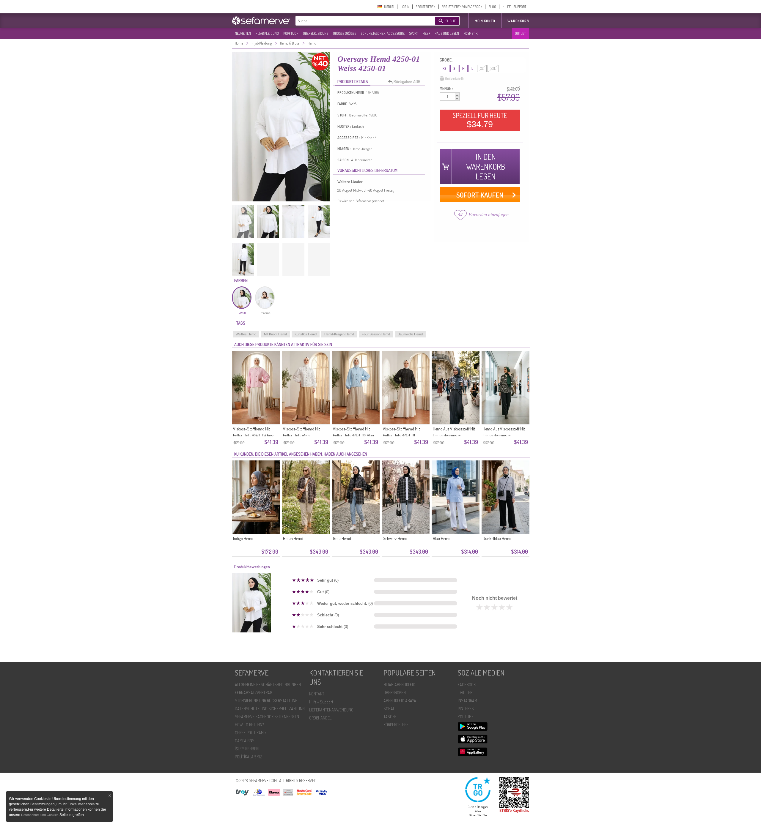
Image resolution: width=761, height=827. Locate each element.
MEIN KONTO (485, 21)
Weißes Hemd (246, 334)
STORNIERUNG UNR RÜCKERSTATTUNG (266, 700)
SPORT (413, 33)
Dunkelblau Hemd (497, 538)
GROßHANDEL (320, 717)
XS (444, 68)
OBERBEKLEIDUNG (315, 33)
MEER (426, 33)
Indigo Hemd (243, 538)
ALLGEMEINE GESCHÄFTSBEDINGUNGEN (268, 684)
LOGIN (404, 6)
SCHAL (389, 708)
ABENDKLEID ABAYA (399, 700)
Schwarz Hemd (395, 538)
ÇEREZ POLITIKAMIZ (251, 732)
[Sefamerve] (262, 20)
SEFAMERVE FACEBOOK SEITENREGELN (267, 716)
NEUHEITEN (243, 33)
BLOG (492, 6)
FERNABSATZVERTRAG (253, 692)
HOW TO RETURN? (249, 724)
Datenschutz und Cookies (40, 815)
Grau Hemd (342, 538)
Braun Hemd (293, 538)
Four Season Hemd (376, 334)
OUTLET (520, 33)
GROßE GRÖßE (344, 33)
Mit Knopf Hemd (275, 334)
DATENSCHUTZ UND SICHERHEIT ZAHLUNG (270, 708)
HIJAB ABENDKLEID (399, 684)
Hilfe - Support (321, 701)
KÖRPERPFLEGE (396, 724)
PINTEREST (467, 708)
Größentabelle (454, 78)
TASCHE (390, 716)
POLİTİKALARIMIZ (248, 756)
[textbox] (360, 21)
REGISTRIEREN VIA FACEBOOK (462, 6)
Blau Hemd (441, 538)
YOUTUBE (466, 716)
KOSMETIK (470, 33)
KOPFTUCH (290, 33)
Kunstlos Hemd (306, 334)
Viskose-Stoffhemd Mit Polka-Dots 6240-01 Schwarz (401, 435)
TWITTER (465, 692)
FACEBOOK (467, 684)
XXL (493, 68)
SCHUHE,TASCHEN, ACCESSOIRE (383, 33)
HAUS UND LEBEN (447, 33)
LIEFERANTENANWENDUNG (331, 709)
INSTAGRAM (467, 700)
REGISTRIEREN (425, 6)
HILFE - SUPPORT (514, 6)
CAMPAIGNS (244, 740)
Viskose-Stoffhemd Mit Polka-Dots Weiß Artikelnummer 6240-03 (303, 435)
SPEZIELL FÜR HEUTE (479, 120)
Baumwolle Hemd (410, 334)
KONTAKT (316, 693)
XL (482, 68)
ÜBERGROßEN (394, 692)
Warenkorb (518, 21)
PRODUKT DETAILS (352, 81)
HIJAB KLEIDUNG (267, 33)
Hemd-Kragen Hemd (339, 334)
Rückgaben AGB (407, 81)
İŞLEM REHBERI (247, 748)
